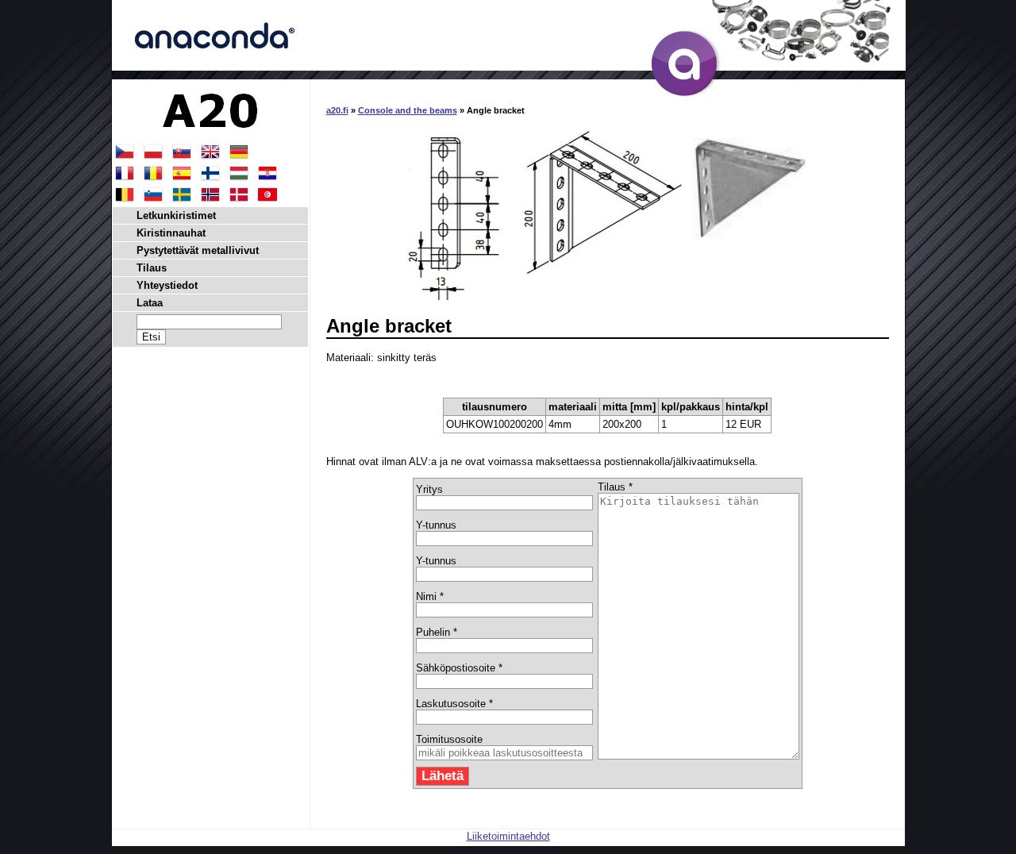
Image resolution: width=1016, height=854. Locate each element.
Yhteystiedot (167, 285)
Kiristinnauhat (171, 233)
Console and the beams (407, 110)
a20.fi (337, 110)
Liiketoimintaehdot (508, 836)
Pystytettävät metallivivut (198, 250)
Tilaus (152, 268)
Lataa (150, 303)
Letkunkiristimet (176, 215)
